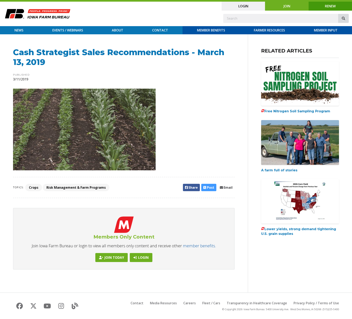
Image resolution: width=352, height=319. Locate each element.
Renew (330, 6)
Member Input (326, 30)
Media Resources (163, 303)
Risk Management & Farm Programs (76, 187)
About (117, 30)
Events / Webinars (67, 30)
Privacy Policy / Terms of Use (316, 303)
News (18, 30)
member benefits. (199, 246)
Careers (189, 303)
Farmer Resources (269, 30)
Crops (33, 187)
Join (287, 6)
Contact (160, 30)
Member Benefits (211, 30)
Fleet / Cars (211, 303)
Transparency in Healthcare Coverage (257, 303)
